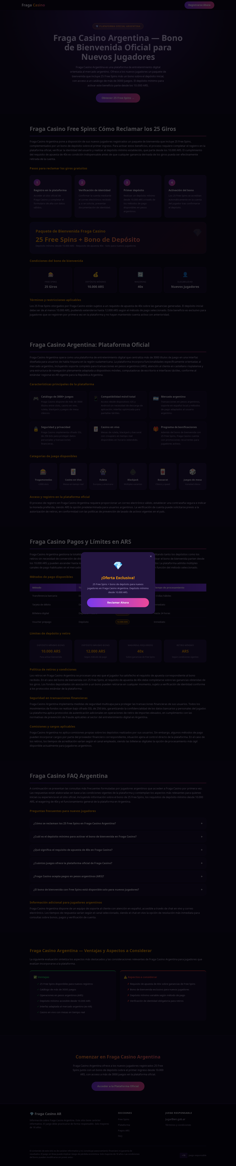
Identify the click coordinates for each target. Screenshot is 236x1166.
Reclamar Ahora (118, 602)
